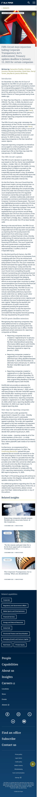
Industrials (6, 628)
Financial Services (9, 617)
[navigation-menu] (34, 2)
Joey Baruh (11, 73)
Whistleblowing (18, 769)
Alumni (4, 705)
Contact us (9, 745)
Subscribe (8, 739)
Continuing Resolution (10, 451)
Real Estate (6, 645)
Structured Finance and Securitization (15, 633)
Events (4, 699)
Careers (7, 683)
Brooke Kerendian (15, 71)
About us (8, 671)
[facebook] (7, 714)
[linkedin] (13, 721)
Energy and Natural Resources (13, 622)
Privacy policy (18, 754)
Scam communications (18, 773)
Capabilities (10, 664)
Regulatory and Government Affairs (14, 605)
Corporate (6, 600)
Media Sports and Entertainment (14, 611)
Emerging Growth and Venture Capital (15, 639)
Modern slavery (18, 765)
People (6, 658)
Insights (6, 8)
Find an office (11, 733)
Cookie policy (18, 762)
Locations (5, 689)
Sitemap (17, 777)
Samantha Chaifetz (17, 69)
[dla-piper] (7, 2)
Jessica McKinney (21, 73)
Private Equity (20, 645)
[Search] (28, 2)
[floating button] (32, 764)
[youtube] (24, 721)
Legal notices (18, 758)
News (4, 694)
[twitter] (29, 714)
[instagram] (18, 714)
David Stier (26, 71)
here (30, 110)
